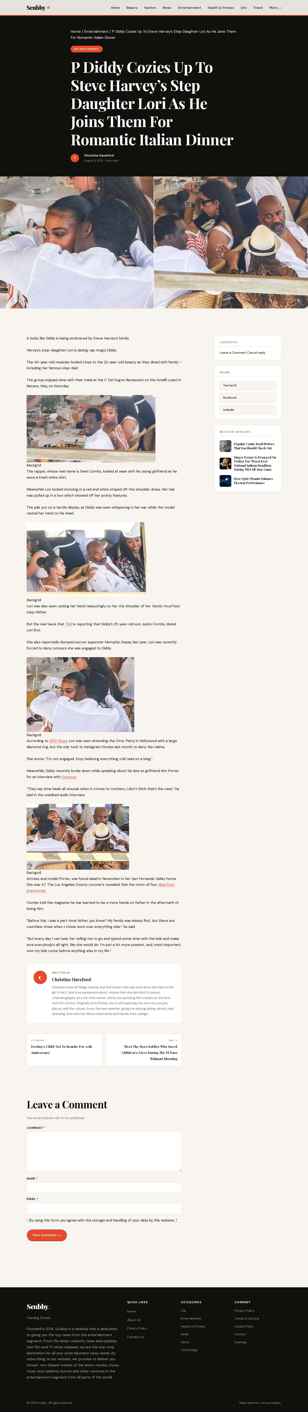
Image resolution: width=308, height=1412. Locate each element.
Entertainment (189, 8)
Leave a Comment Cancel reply (242, 353)
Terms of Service (246, 1318)
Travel (258, 8)
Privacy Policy (137, 1328)
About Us (134, 1320)
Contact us (135, 1337)
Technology (189, 1350)
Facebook (230, 397)
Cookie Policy (244, 1326)
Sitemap (240, 1342)
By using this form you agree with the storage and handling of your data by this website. (103, 1220)
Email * (32, 1199)
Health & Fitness (221, 8)
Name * (32, 1178)
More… (274, 8)
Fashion (150, 8)
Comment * (36, 1128)
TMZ (68, 624)
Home (115, 8)
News (167, 8)
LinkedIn (228, 410)
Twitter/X (230, 385)
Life (243, 8)
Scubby (36, 7)
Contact (240, 1334)
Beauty (132, 8)
